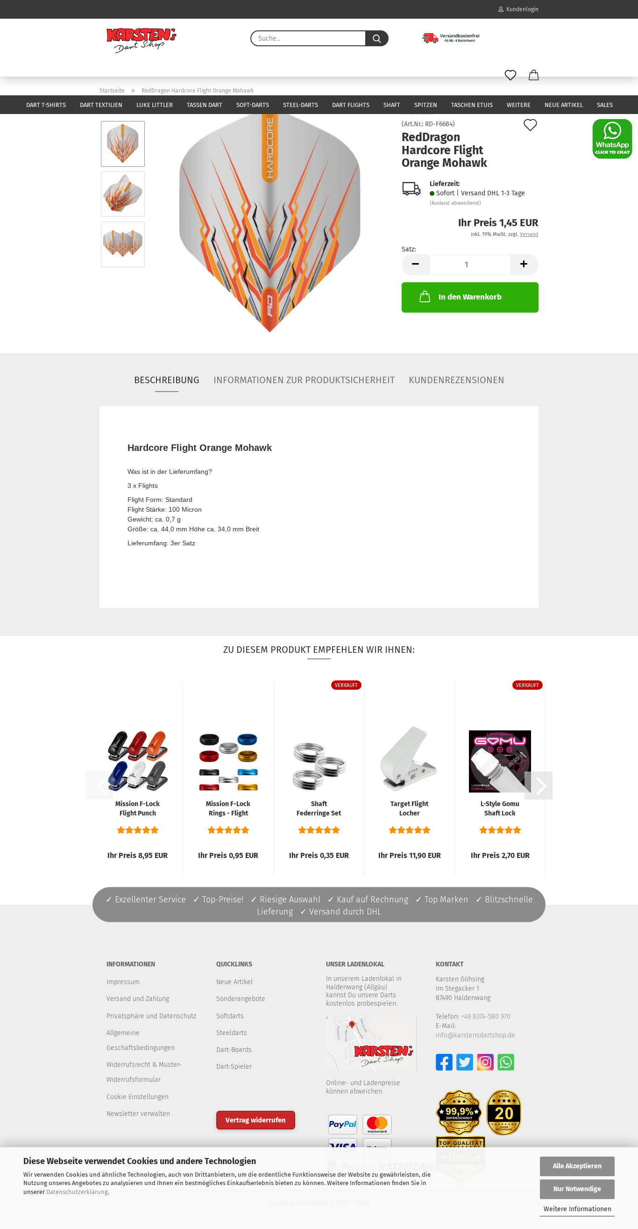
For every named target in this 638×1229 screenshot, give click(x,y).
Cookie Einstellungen (137, 1097)
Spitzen (425, 104)
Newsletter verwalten (138, 1114)
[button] (534, 75)
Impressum (123, 982)
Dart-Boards (234, 1050)
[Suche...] (377, 38)
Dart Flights (350, 104)
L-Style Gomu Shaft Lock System (500, 809)
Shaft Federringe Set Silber (319, 809)
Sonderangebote (240, 999)
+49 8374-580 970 (485, 1017)
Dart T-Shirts (46, 104)
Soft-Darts (252, 104)
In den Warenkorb (470, 297)
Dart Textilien (101, 104)
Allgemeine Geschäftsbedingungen (140, 1040)
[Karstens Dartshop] (141, 41)
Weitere (519, 104)
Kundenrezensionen (456, 380)
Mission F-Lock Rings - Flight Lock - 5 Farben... (228, 809)
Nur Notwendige (577, 1189)
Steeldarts (231, 1033)
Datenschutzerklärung (77, 1191)
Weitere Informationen (577, 1209)
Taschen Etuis (472, 104)
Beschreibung (166, 380)
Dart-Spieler (234, 1067)
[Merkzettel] (510, 75)
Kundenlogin (521, 9)
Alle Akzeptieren (577, 1166)
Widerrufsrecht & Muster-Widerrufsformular (144, 1072)
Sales (605, 104)
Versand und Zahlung (137, 999)
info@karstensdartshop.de (475, 1035)
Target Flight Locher (409, 808)
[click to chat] (612, 139)
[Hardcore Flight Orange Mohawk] (270, 219)
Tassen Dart (204, 104)
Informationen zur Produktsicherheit (304, 380)
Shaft (391, 104)
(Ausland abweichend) (455, 203)
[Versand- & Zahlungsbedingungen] (444, 37)
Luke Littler (154, 104)
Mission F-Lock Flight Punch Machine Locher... (137, 809)
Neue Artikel (564, 104)
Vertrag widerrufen (256, 1120)
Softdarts (230, 1016)
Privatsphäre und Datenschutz (151, 1016)
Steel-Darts (300, 104)
